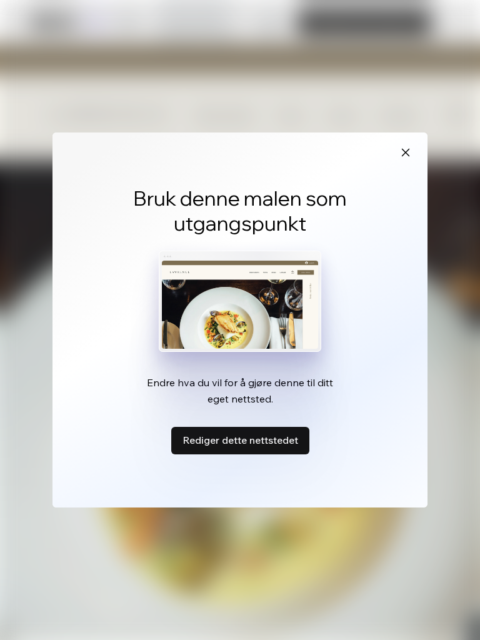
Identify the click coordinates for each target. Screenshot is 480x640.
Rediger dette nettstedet (240, 440)
